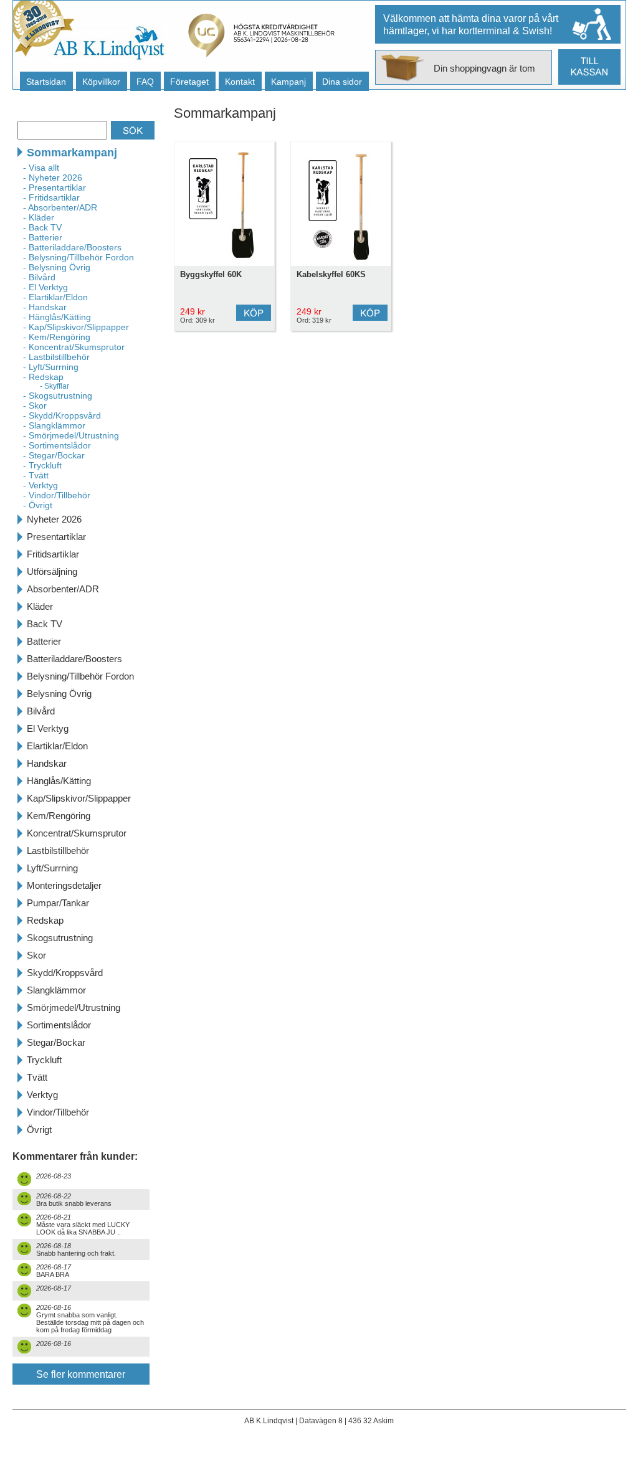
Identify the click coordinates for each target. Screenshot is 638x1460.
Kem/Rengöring (58, 815)
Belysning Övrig (59, 693)
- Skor (35, 405)
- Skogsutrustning (57, 396)
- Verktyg (40, 485)
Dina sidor (342, 82)
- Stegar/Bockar (54, 455)
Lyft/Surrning (52, 868)
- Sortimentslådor (57, 445)
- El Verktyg (45, 287)
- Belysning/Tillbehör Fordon (78, 257)
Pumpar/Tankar (58, 903)
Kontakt (240, 82)
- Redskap (43, 377)
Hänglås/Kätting (59, 780)
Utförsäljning (52, 571)
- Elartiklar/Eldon (55, 297)
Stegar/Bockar (56, 1042)
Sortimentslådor (59, 1025)
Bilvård (41, 711)
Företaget (189, 82)
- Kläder (38, 217)
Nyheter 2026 (54, 519)
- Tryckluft (42, 465)
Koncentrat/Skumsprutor (76, 833)
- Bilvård (39, 277)
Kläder (40, 606)
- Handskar (45, 307)
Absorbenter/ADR (63, 589)
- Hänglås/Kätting (57, 317)
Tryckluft (44, 1060)
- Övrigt (37, 505)
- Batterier (42, 237)
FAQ (145, 82)
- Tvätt (36, 475)
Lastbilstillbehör (58, 850)
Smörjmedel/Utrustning (73, 1007)
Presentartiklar (56, 536)
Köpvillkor (101, 82)
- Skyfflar (54, 386)
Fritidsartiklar (53, 554)
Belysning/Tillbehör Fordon (80, 676)
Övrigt (39, 1129)
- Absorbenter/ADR (60, 207)
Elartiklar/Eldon (57, 746)
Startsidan (46, 82)
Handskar (47, 763)
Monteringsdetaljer (64, 885)
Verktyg (42, 1094)
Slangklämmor (56, 990)
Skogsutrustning (60, 937)
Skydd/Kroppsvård (65, 972)
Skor (36, 955)
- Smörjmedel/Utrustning (71, 435)
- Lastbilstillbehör (56, 357)
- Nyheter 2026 (52, 178)
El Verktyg (48, 728)
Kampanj (288, 82)
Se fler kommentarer (80, 1374)
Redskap (45, 920)
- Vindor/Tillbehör (56, 495)
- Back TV (42, 227)
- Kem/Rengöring (56, 337)
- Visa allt (41, 168)
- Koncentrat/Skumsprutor (74, 347)
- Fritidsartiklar (51, 197)
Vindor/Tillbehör (58, 1112)
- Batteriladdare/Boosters (72, 247)
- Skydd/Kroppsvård (62, 415)
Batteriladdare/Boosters (74, 658)
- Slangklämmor (54, 425)
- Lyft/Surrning (51, 367)
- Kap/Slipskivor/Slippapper (76, 327)
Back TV (44, 624)
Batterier (44, 641)
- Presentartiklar (54, 187)
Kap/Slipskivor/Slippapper (79, 798)
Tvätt (37, 1077)
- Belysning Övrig (56, 267)
